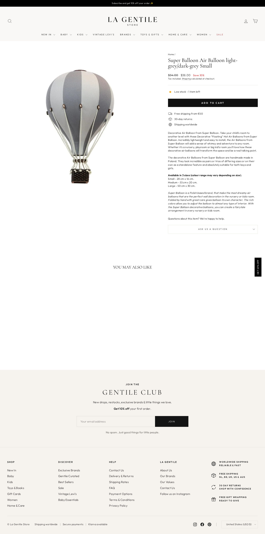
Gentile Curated (68, 476)
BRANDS (126, 34)
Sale (61, 488)
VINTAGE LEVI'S (104, 34)
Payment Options (120, 494)
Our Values (167, 482)
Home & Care (16, 505)
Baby (10, 476)
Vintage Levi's (67, 494)
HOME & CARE (179, 34)
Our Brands (167, 476)
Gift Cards (14, 494)
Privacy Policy (118, 505)
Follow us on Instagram (175, 494)
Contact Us (116, 470)
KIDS (81, 34)
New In (11, 470)
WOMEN (202, 34)
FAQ (112, 488)
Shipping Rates (119, 482)
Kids (10, 482)
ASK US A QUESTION (213, 229)
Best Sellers (66, 482)
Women (12, 500)
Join (171, 421)
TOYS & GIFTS (150, 34)
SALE (220, 34)
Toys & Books (15, 488)
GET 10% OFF (258, 267)
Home (171, 54)
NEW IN (46, 34)
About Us (166, 470)
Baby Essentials (68, 500)
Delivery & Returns (121, 476)
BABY (65, 34)
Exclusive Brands (69, 470)
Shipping (186, 78)
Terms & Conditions (121, 500)
